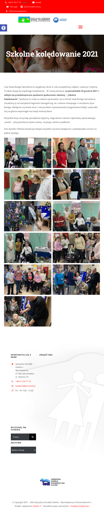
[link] (3, 27)
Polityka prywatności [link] (80, 506)
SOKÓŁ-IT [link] (37, 506)
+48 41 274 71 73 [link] (23, 381)
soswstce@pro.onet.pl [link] (25, 386)
